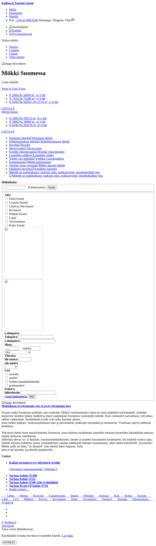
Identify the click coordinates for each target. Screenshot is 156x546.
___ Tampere (104, 499)
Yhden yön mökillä (20, 158)
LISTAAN (8, 108)
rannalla (14, 374)
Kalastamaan (17, 162)
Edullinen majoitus (20, 168)
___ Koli (114, 495)
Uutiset (13, 53)
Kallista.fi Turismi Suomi (17, 3)
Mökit (12, 9)
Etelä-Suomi (16, 198)
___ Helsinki (86, 495)
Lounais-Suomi (18, 202)
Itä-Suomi (15, 210)
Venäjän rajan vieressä (22, 165)
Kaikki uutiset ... (19, 489)
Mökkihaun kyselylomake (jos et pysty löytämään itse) (36, 406)
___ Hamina (119, 499)
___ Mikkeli (26, 499)
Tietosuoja (8, 525)
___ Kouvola (36, 495)
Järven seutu (16, 148)
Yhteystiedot (16, 57)
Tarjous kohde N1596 (23, 475)
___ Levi (13, 499)
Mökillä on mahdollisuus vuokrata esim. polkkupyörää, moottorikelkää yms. (54, 172)
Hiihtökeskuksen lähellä (23, 141)
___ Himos (21, 495)
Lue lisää (67, 535)
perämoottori (16, 385)
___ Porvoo (40, 499)
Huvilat (13, 145)
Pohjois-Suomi (18, 214)
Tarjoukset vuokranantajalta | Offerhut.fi (33, 469)
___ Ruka (72, 499)
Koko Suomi (17, 225)
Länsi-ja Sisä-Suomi (21, 206)
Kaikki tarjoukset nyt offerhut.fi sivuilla (34, 462)
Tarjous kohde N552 (22, 479)
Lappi (12, 217)
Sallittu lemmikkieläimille (24, 381)
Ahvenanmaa (17, 221)
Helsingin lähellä (19, 138)
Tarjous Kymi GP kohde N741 (28, 485)
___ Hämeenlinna (137, 499)
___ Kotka (125, 495)
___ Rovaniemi (56, 499)
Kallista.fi (10, 522)
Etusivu (13, 46)
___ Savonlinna (87, 499)
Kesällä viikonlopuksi (22, 151)
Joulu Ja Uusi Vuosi (13, 88)
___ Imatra (71, 495)
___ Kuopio (139, 495)
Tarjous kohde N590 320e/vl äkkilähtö (33, 482)
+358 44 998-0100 (26, 20)
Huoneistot (15, 13)
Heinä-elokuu (10, 111)
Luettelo (14, 50)
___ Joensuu (101, 495)
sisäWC (13, 378)
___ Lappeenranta (54, 495)
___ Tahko (8, 495)
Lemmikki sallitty (19, 155)
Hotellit (13, 16)
